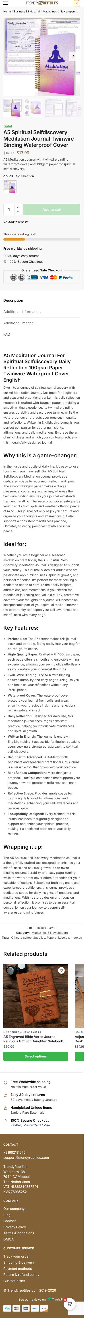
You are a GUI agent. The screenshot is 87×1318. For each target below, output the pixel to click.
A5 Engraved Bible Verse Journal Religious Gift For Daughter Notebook (33, 1039)
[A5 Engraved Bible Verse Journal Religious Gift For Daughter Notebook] (35, 996)
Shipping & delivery (18, 1262)
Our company (14, 1209)
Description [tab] (13, 300)
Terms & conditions (18, 1233)
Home (7, 11)
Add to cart (52, 209)
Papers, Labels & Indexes (64, 937)
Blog (6, 1215)
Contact (9, 1221)
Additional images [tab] (18, 323)
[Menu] (10, 3)
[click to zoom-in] (43, 56)
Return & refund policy (21, 1274)
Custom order (14, 1281)
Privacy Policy (14, 1227)
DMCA (8, 1239)
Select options (36, 1056)
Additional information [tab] (22, 311)
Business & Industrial (27, 11)
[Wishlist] (61, 970)
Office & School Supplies (28, 937)
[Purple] (10, 186)
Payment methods (17, 1268)
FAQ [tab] (6, 334)
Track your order (16, 1256)
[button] (73, 56)
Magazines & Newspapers (59, 11)
